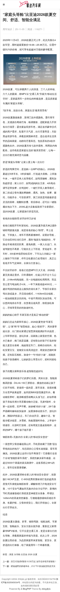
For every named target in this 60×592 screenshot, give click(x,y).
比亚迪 (24, 554)
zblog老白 (46, 588)
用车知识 (7, 29)
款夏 (35, 554)
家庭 (11, 554)
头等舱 (17, 554)
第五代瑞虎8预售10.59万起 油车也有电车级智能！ (34, 561)
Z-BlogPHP (26, 588)
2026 (30, 554)
